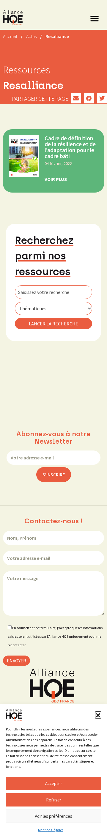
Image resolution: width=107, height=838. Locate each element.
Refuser (53, 800)
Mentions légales (50, 830)
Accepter (53, 783)
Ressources (26, 69)
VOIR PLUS (56, 179)
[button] (98, 715)
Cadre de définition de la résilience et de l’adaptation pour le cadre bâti (70, 147)
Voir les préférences (53, 816)
